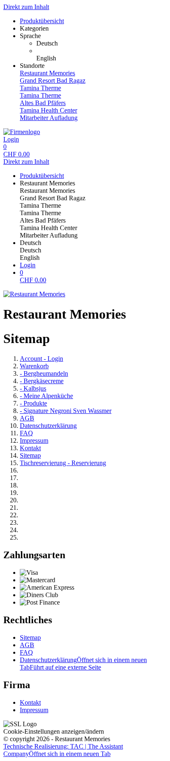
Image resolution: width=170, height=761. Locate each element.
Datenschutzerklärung (48, 425)
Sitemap (30, 455)
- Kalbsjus (33, 388)
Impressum (34, 440)
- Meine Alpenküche (46, 395)
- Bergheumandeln (44, 373)
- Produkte (33, 403)
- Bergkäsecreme (42, 380)
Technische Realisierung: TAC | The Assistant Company (63, 750)
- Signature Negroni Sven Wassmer (65, 410)
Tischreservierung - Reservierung (63, 462)
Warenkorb (34, 366)
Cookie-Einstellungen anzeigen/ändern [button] (53, 731)
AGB (27, 418)
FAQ (26, 433)
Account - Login (41, 358)
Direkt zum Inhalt (26, 6)
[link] (101, 43)
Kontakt (30, 447)
